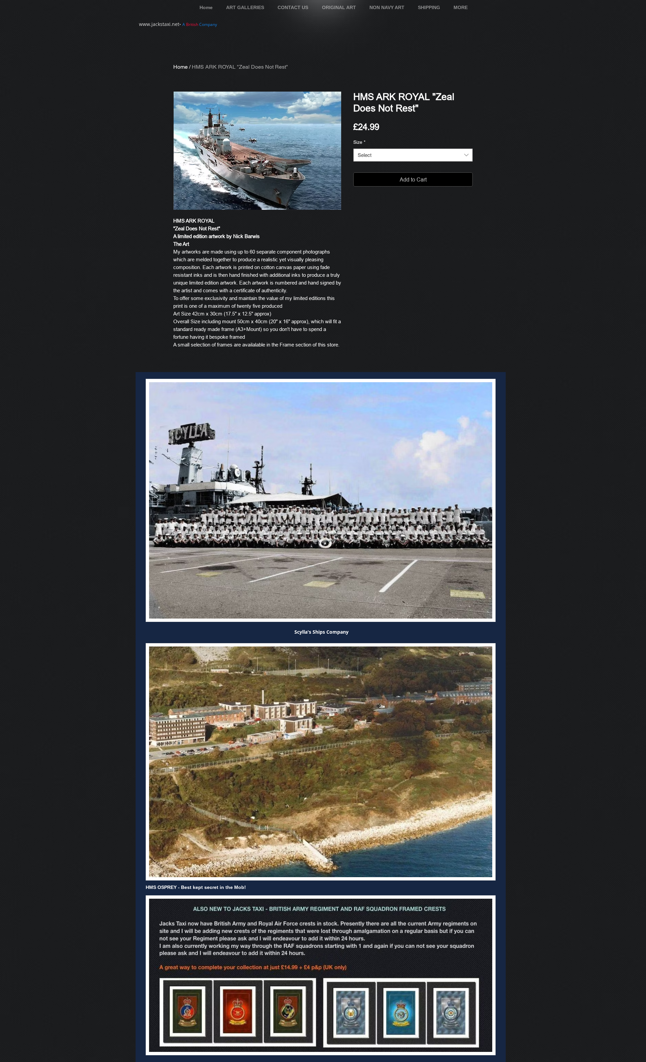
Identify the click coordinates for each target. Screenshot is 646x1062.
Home (180, 67)
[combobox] (413, 155)
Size (359, 142)
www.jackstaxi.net (159, 24)
